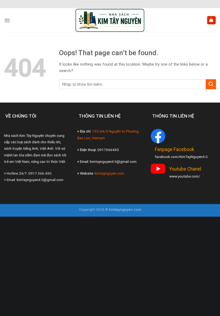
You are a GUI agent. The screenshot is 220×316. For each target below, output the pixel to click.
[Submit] (211, 84)
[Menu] (7, 20)
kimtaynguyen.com (109, 173)
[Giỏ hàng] (211, 20)
